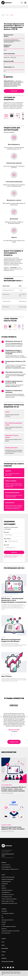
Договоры (4, 888)
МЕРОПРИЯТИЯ (5, 948)
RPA (2, 917)
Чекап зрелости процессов (8, 894)
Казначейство (5, 883)
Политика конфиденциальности (8, 853)
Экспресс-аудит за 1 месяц (8, 901)
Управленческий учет (6, 881)
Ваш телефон (7, 538)
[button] (22, 2)
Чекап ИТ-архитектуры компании (9, 898)
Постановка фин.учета (7, 896)
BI (2, 915)
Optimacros (4, 928)
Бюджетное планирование (7, 879)
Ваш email (6, 544)
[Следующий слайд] (27, 716)
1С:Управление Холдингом (8, 913)
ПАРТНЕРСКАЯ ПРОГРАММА (7, 961)
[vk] (5, 968)
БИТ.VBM (4, 922)
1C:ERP (3, 924)
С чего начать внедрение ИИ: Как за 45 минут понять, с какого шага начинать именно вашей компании (13, 789)
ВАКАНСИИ (4, 958)
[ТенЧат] (13, 968)
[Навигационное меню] (25, 2)
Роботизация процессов (7, 890)
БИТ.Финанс (4, 911)
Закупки (3, 885)
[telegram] (3, 968)
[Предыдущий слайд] (1, 716)
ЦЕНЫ (3, 955)
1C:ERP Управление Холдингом (9, 926)
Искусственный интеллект (7, 919)
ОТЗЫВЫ (4, 951)
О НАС (3, 941)
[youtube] (8, 968)
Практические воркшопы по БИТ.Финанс (11, 930)
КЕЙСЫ (3, 945)
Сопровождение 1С (6, 892)
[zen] (10, 968)
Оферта (3, 855)
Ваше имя (6, 532)
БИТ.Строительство (6, 933)
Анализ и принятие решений (8, 877)
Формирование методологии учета (9, 903)
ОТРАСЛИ (4, 938)
